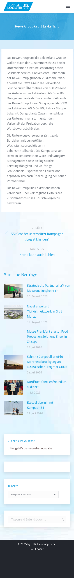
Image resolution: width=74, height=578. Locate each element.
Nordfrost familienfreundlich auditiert (46, 384)
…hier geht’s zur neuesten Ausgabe (30, 448)
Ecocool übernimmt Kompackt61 (40, 405)
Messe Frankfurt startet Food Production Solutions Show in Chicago (47, 336)
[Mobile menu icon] (68, 6)
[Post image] (13, 291)
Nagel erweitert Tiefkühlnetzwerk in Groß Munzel (45, 311)
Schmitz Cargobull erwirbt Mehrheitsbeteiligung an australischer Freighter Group (47, 361)
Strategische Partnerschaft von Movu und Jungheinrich (48, 288)
